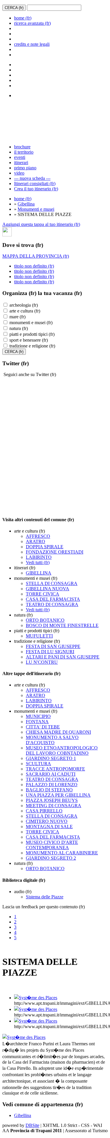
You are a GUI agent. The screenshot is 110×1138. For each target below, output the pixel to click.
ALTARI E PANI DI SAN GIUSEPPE (62, 656)
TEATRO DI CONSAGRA (52, 604)
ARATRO (35, 541)
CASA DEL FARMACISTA (53, 599)
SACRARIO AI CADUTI (50, 774)
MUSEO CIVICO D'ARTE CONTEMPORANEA (52, 845)
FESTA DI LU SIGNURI (50, 651)
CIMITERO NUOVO (46, 821)
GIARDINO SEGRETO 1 (51, 758)
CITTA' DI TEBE (43, 726)
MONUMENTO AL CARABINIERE (62, 852)
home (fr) (22, 17)
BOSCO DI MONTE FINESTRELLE (62, 625)
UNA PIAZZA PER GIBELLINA (58, 795)
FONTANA (37, 721)
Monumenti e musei (36, 209)
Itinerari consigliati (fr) (34, 183)
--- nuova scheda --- (32, 178)
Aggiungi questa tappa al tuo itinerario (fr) (41, 224)
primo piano (25, 167)
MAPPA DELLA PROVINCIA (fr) (35, 256)
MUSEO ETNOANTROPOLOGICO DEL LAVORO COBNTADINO (62, 750)
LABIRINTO (39, 557)
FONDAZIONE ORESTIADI (54, 551)
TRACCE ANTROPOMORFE (55, 768)
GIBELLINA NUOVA (47, 588)
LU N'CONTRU (42, 662)
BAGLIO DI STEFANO (49, 789)
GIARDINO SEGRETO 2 (51, 858)
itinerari (21, 162)
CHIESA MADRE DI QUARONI (58, 732)
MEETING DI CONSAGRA (53, 805)
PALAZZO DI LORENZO (51, 784)
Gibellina (26, 203)
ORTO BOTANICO (45, 620)
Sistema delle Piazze (44, 896)
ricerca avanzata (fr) (32, 23)
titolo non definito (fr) (34, 266)
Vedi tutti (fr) (38, 562)
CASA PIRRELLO (44, 810)
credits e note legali (32, 44)
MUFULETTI (39, 635)
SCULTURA (38, 763)
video (19, 173)
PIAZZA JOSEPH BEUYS (52, 800)
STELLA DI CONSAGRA (51, 583)
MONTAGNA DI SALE (49, 826)
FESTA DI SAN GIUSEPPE (53, 646)
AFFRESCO (38, 536)
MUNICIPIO (38, 716)
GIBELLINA (38, 572)
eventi (19, 157)
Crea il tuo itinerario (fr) (36, 188)
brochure (22, 146)
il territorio (23, 152)
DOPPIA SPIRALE (44, 546)
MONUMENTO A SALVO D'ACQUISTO (52, 740)
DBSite (32, 1125)
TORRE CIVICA (42, 593)
